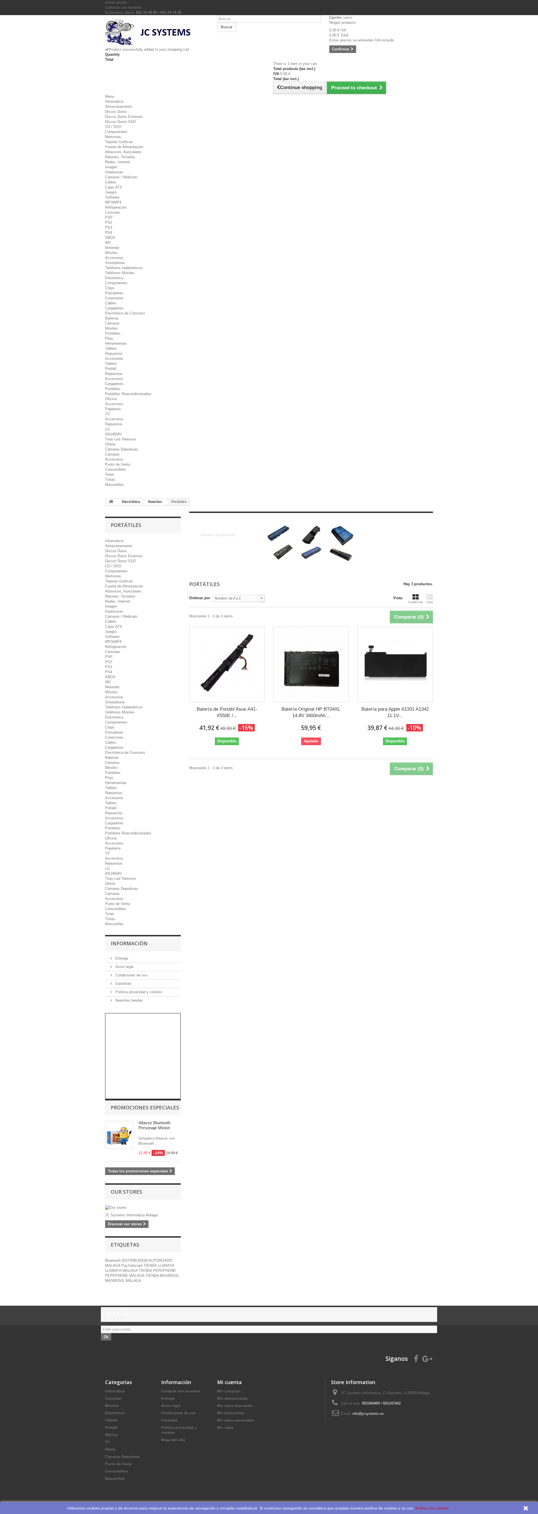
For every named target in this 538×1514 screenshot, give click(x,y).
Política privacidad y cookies (138, 992)
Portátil (111, 369)
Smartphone (115, 263)
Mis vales (225, 1428)
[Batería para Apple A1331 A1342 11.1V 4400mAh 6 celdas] (395, 664)
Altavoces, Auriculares (123, 152)
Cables (110, 182)
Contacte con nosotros (123, 7)
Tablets (111, 348)
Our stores (126, 1191)
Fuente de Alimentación (124, 147)
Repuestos (113, 353)
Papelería (112, 409)
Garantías (122, 983)
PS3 (108, 227)
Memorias (113, 137)
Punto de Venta (117, 464)
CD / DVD (113, 127)
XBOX (110, 237)
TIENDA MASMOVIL (162, 1275)
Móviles (111, 253)
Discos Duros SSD (120, 122)
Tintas (110, 479)
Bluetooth (113, 1260)
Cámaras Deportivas (121, 449)
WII (108, 243)
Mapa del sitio (173, 1440)
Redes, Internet (117, 162)
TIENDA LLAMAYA (158, 1265)
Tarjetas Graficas (119, 142)
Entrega (121, 958)
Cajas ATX (113, 187)
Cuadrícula (415, 602)
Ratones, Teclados (120, 157)
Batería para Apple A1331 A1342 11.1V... (395, 712)
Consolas (112, 212)
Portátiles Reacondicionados (128, 394)
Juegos (111, 192)
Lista (429, 602)
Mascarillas (114, 484)
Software (112, 197)
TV (107, 414)
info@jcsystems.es (368, 1414)
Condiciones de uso (130, 975)
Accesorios (114, 258)
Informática (114, 101)
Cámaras (112, 323)
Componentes (116, 132)
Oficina (111, 399)
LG (107, 429)
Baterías (112, 318)
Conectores (114, 298)
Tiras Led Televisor (120, 439)
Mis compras (228, 1391)
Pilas (109, 338)
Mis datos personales (235, 1420)
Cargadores (114, 308)
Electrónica (114, 278)
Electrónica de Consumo (125, 313)
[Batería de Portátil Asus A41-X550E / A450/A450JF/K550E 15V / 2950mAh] (227, 664)
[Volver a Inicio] (111, 501)
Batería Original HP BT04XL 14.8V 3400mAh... (311, 712)
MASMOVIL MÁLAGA (123, 1281)
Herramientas (116, 343)
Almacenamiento (118, 106)
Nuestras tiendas (128, 1000)
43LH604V (113, 434)
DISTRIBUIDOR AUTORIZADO (147, 1260)
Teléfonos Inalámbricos (124, 268)
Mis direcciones (231, 1413)
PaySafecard (132, 1265)
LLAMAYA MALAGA (122, 1270)
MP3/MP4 (113, 202)
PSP (109, 217)
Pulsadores (114, 293)
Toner (109, 474)
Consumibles (115, 469)
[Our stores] (143, 1207)
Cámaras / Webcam (121, 177)
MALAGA (113, 1265)
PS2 (108, 222)
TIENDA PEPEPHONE (157, 1270)
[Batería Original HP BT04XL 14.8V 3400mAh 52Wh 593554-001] (311, 664)
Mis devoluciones (232, 1398)
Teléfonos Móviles (119, 273)
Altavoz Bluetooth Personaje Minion (154, 1125)
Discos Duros (116, 111)
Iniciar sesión (116, 2)
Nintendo (112, 248)
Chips (109, 288)
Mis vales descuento (234, 1406)
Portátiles (112, 333)
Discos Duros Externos (124, 117)
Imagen (111, 167)
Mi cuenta (229, 1382)
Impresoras (114, 172)
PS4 (108, 232)
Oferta (110, 444)
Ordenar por (199, 598)
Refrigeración (115, 207)
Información (129, 943)
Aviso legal (123, 967)
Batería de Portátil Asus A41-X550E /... (227, 712)
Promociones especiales (145, 1107)
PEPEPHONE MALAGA (125, 1275)
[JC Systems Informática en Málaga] (157, 33)
